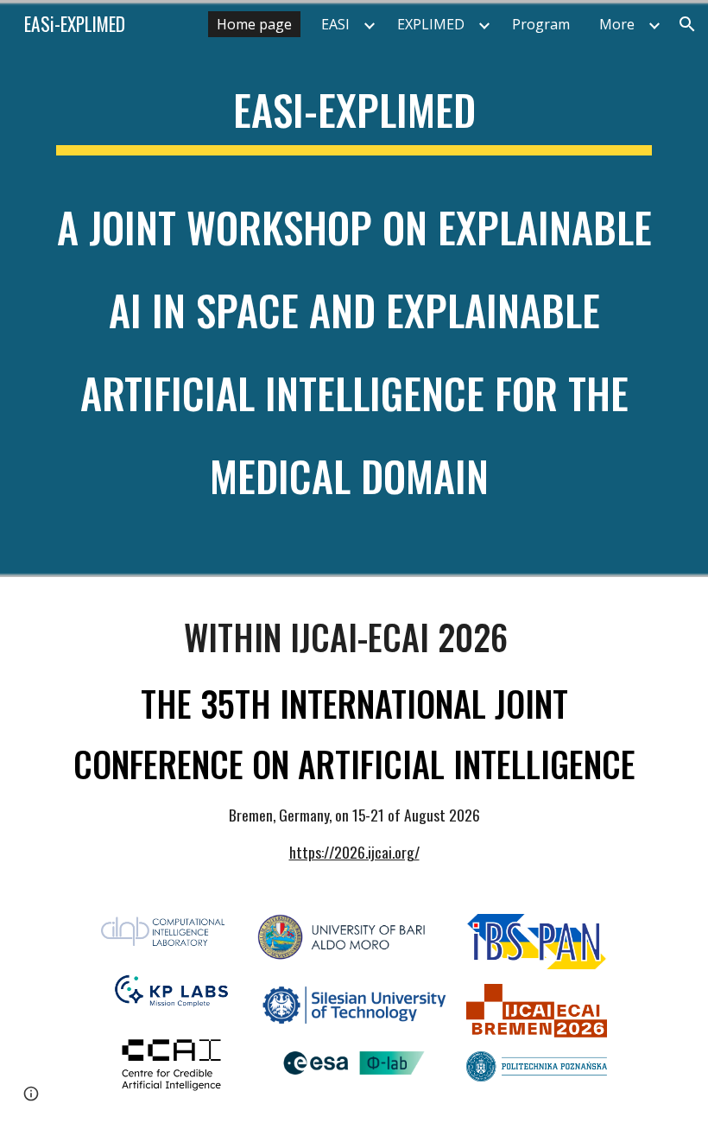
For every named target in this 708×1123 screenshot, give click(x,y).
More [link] (617, 24)
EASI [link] (335, 24)
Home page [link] (254, 24)
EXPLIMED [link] (431, 24)
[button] (687, 24)
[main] (354, 288)
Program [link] (541, 24)
